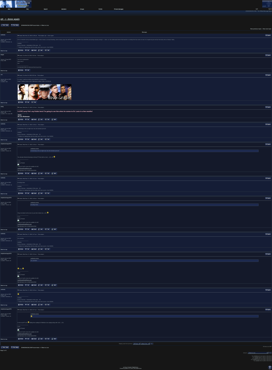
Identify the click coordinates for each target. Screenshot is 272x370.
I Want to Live (45, 25)
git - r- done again (10, 19)
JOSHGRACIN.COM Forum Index (30, 25)
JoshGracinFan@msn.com (25, 168)
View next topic (267, 28)
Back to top (4, 50)
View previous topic (255, 28)
